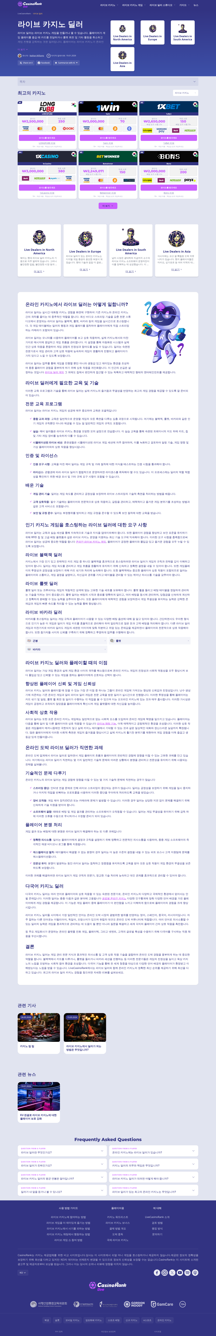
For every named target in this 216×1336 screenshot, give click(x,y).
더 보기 (106, 205)
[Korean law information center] (83, 1304)
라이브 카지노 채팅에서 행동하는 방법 (68, 1234)
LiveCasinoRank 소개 (157, 1217)
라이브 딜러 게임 (54, 372)
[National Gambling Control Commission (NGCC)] (48, 1304)
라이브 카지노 (107, 5)
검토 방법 (157, 1222)
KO (21, 1272)
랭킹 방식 (157, 1228)
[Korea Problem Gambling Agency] (109, 1304)
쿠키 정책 (59, 1331)
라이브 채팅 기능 (106, 723)
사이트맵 (157, 1331)
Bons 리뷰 (169, 192)
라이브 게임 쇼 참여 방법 (68, 1240)
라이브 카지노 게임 (132, 5)
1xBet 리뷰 (168, 143)
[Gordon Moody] (134, 1304)
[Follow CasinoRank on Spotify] (187, 1272)
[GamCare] (162, 1304)
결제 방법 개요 (117, 1228)
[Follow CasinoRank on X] (172, 1272)
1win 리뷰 (108, 143)
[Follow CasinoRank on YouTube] (180, 1272)
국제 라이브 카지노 (118, 1240)
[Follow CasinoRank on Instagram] (164, 1272)
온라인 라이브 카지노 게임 (91, 541)
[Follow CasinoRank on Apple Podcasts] (195, 1272)
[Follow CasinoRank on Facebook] (157, 1272)
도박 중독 (117, 1234)
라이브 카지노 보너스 (118, 1222)
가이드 (183, 5)
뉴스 (196, 5)
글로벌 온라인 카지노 (114, 898)
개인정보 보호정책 (108, 1331)
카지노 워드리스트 (117, 1217)
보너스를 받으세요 (47, 138)
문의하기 (157, 1234)
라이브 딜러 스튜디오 (161, 5)
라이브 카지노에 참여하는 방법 (68, 1217)
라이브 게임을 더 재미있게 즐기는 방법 (68, 1222)
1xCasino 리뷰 (47, 192)
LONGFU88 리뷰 (47, 143)
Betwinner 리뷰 (108, 192)
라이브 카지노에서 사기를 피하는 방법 (68, 1228)
